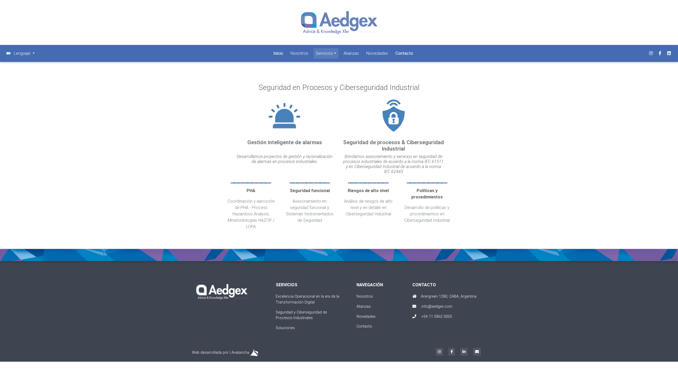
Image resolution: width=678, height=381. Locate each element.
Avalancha (240, 352)
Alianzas (351, 53)
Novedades (377, 53)
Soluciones (285, 328)
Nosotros (299, 53)
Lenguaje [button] (22, 53)
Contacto (364, 326)
